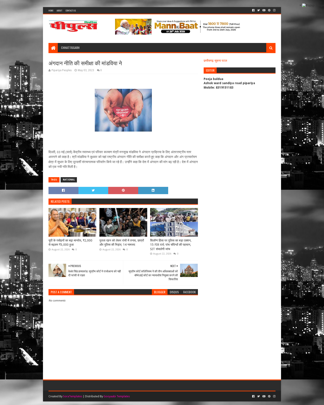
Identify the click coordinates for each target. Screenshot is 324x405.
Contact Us (70, 10)
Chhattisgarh (70, 47)
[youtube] (264, 10)
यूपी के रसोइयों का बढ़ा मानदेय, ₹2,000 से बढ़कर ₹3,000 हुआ (70, 243)
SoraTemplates (72, 396)
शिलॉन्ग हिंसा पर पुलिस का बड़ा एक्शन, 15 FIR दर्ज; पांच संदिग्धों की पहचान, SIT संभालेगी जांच (171, 245)
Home (50, 10)
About (59, 10)
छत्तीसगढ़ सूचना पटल (215, 60)
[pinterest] (269, 10)
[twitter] (258, 10)
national (69, 179)
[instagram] (274, 10)
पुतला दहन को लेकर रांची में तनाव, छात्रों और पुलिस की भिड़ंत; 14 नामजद (121, 243)
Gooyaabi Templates (117, 396)
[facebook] (253, 10)
